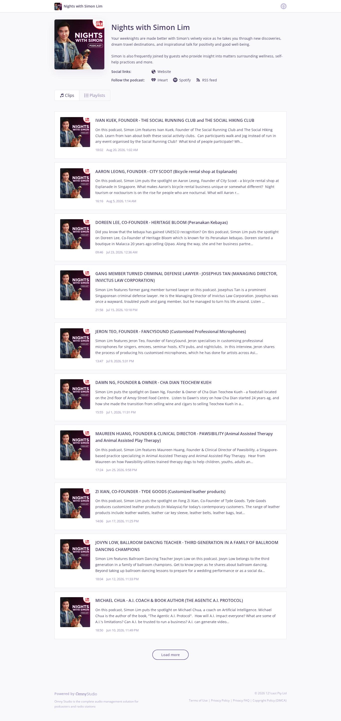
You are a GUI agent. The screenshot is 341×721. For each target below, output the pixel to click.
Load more (170, 654)
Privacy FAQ (241, 700)
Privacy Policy (220, 700)
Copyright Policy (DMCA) (270, 700)
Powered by (65, 693)
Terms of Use (198, 700)
